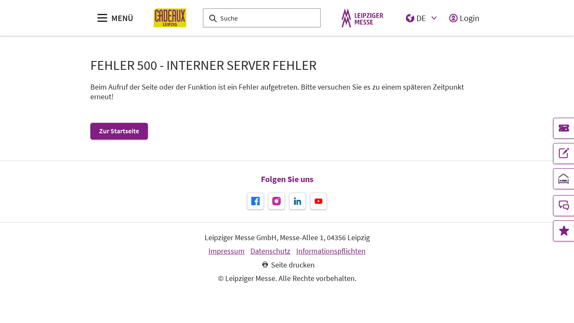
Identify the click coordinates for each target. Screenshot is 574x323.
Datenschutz (270, 251)
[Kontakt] (563, 205)
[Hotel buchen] (563, 178)
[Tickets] (563, 128)
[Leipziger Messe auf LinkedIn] (297, 201)
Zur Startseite (119, 131)
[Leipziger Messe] (362, 17)
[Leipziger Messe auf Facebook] (255, 201)
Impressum (226, 251)
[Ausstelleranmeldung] (563, 153)
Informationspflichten (331, 251)
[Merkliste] (563, 230)
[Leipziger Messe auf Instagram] (276, 201)
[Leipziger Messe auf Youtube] (318, 201)
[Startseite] (170, 17)
